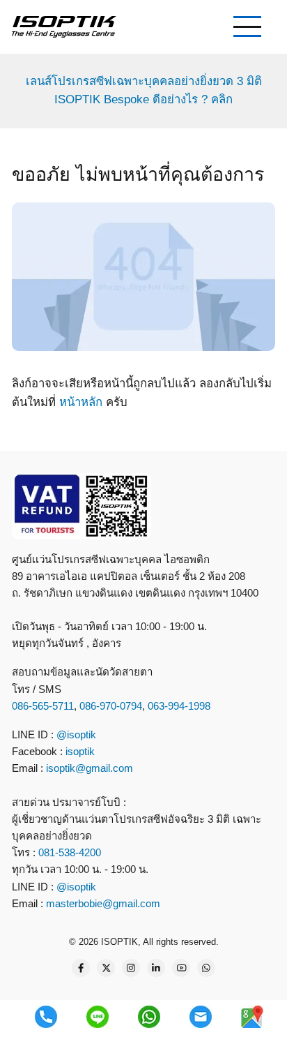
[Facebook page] (80, 967)
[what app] (149, 1017)
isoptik (80, 751)
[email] (200, 1017)
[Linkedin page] (156, 967)
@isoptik (76, 734)
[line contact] (97, 1017)
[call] (46, 1017)
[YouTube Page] (181, 967)
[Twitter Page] (105, 967)
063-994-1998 (179, 706)
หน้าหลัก (80, 402)
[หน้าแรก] (64, 26)
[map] (252, 1017)
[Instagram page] (131, 967)
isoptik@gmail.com (89, 768)
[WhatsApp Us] (206, 967)
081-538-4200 (68, 852)
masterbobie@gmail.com (103, 903)
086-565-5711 (43, 706)
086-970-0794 (110, 706)
